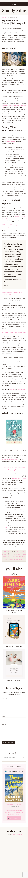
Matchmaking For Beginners (17, 556)
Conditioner (21, 389)
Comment (4, 698)
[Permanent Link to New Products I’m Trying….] (14, 678)
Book (23, 551)
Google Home (11, 141)
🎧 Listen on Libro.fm (14, 818)
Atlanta (19, 551)
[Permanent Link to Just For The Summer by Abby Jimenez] (14, 608)
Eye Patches (13, 553)
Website (4, 733)
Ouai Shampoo (18, 559)
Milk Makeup (6, 558)
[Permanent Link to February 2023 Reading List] (14, 644)
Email (4, 724)
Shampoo (12, 389)
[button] (14, 4)
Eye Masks (5, 553)
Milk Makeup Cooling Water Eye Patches (14, 332)
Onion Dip (14, 558)
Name (4, 716)
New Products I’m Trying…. (14, 680)
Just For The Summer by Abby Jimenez (14, 611)
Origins (19, 558)
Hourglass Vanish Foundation (11, 554)
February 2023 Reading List (14, 646)
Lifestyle (4, 17)
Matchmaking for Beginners (10, 459)
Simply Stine (14, 10)
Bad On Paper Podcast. (19, 478)
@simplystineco (16, 834)
